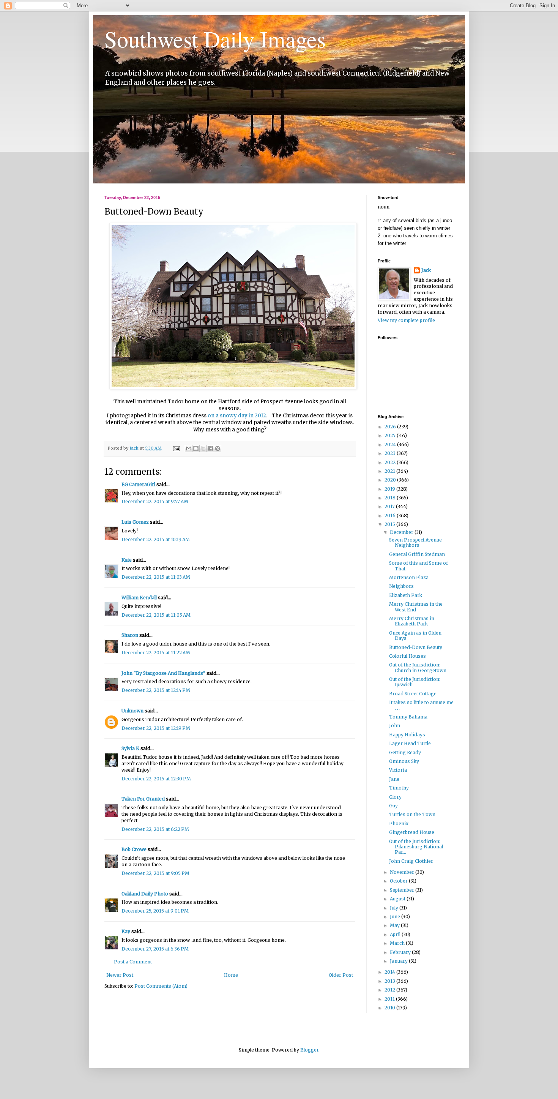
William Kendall (139, 597)
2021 (390, 471)
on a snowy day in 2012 (237, 415)
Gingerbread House (411, 832)
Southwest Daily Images (215, 39)
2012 (390, 990)
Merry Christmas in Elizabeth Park (411, 621)
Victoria (398, 770)
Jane (394, 779)
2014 (390, 972)
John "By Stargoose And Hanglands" (163, 673)
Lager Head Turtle (410, 743)
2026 (391, 426)
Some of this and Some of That (418, 565)
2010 (390, 1008)
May (395, 925)
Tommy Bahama (408, 717)
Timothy (399, 788)
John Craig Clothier (411, 861)
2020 (391, 480)
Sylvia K (130, 748)
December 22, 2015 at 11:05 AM (156, 615)
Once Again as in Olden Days (415, 635)
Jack (426, 270)
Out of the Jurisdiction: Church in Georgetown (417, 667)
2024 (391, 444)
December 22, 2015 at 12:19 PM (155, 728)
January (399, 961)
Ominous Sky (404, 761)
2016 (391, 515)
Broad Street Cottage (413, 693)
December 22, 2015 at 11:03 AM (155, 577)
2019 (390, 489)
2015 (390, 524)
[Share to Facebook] (210, 448)
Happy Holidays (407, 734)
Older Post (341, 975)
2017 (390, 506)
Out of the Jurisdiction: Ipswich (414, 681)
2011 (390, 999)
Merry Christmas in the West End (416, 606)
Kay (125, 931)
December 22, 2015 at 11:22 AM (155, 652)
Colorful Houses (407, 656)
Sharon (129, 635)
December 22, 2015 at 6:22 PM (155, 829)
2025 (391, 435)
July (394, 908)
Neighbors (401, 586)
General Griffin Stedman (417, 554)
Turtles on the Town (412, 814)
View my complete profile (406, 320)
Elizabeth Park (405, 595)
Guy (393, 805)
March (398, 943)
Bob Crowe (134, 849)
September (402, 890)
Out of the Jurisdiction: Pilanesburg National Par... (416, 846)
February (401, 952)
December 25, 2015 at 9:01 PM (155, 911)
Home (231, 975)
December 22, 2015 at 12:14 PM (155, 690)
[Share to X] (203, 448)
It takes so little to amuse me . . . (421, 705)
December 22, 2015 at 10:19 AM (155, 539)
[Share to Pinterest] (217, 448)
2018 (391, 498)
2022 (391, 462)
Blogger (309, 1050)
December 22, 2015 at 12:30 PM (156, 779)
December (402, 532)
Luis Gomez (135, 522)
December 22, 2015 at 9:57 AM (154, 501)
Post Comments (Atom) (161, 986)
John (394, 725)
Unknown (132, 711)
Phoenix (398, 823)
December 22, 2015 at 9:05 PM (155, 873)
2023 (391, 453)
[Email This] (188, 448)
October (399, 881)
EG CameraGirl (138, 484)
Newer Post (119, 975)
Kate (126, 560)
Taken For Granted (143, 799)
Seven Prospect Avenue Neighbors (415, 542)
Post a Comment (133, 962)
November (402, 872)
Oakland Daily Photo (144, 894)
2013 (390, 981)
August (398, 899)
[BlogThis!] (196, 448)
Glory (395, 797)
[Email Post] (176, 448)
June (395, 916)
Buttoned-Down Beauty (415, 647)
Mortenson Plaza (409, 577)
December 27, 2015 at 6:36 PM (155, 949)
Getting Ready (405, 752)
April (396, 934)
